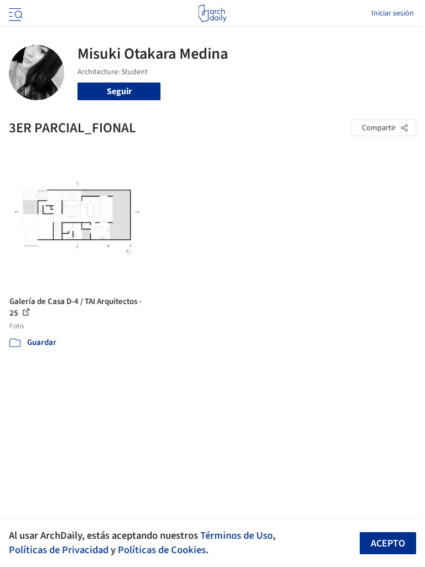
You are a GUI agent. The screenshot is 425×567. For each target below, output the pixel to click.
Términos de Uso (236, 535)
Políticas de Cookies (162, 550)
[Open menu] (14, 13)
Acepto (388, 543)
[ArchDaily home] (212, 13)
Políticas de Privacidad (58, 550)
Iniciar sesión (392, 13)
